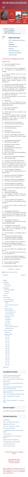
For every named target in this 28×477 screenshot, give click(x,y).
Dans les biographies (9, 310)
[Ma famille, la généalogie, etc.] (4, 15)
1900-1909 (7, 355)
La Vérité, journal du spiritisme (11, 326)
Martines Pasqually (8, 330)
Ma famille (5, 282)
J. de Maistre (7, 321)
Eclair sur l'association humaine (11, 304)
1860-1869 (7, 348)
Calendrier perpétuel (8, 334)
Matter (6, 306)
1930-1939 (7, 361)
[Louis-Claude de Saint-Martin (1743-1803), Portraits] (24, 14)
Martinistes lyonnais (9, 328)
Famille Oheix (7, 284)
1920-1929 (7, 359)
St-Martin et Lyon (8, 325)
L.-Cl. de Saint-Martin (25, 20)
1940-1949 (7, 363)
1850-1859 (7, 346)
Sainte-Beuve (8, 323)
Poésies (6, 303)
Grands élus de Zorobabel (15, 52)
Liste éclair (6, 293)
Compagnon (11, 44)
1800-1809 (7, 337)
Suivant (17, 269)
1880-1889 (7, 352)
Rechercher (6, 367)
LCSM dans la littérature (9, 316)
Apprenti (11, 42)
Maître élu (11, 48)
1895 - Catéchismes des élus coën (17, 40)
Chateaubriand (8, 319)
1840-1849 (7, 344)
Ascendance (6, 291)
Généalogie (6, 288)
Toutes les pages (13, 54)
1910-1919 (7, 357)
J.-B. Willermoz (7, 332)
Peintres (11, 21)
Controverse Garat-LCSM (10, 312)
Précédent (11, 269)
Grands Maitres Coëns (14, 50)
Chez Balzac (7, 317)
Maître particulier (13, 46)
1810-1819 (7, 339)
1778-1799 (7, 335)
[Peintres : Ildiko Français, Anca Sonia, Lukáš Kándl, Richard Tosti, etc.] (11, 16)
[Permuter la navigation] (3, 7)
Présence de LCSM (8, 308)
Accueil (5, 280)
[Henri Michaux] (18, 15)
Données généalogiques (9, 289)
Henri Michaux (6, 297)
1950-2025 (7, 364)
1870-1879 (7, 350)
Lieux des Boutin (7, 285)
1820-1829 (7, 341)
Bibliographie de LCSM (9, 301)
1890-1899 (7, 353)
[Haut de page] (25, 474)
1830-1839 (7, 343)
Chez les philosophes (9, 313)
